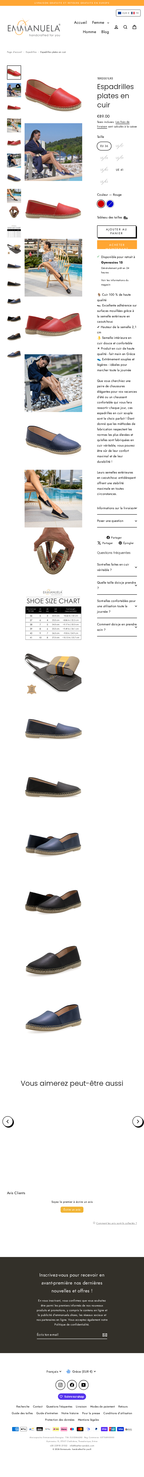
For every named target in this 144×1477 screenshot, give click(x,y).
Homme (89, 31)
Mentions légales (88, 1420)
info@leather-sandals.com (82, 1445)
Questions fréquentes (59, 1406)
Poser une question (110, 520)
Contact (38, 1406)
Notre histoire (69, 1413)
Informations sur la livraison (116, 508)
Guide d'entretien (47, 1413)
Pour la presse (91, 1413)
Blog (105, 31)
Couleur (109, 194)
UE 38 (104, 158)
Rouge (101, 204)
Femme (99, 22)
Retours (122, 1406)
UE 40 (104, 170)
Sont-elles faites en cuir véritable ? (113, 567)
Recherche (22, 1406)
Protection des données (59, 1420)
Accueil (80, 22)
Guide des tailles (22, 1413)
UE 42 (104, 182)
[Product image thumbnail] (14, 90)
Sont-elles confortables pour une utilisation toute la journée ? (116, 606)
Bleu (110, 204)
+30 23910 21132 (58, 1445)
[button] (128, 13)
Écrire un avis (72, 1210)
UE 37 (119, 146)
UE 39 (119, 158)
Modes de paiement (102, 1406)
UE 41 (119, 170)
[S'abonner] (104, 1335)
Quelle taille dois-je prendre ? (116, 585)
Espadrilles (31, 52)
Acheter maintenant (117, 246)
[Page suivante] (137, 1121)
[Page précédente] (7, 1121)
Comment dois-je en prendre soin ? (117, 627)
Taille (100, 136)
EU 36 (104, 146)
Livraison (81, 1406)
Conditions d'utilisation (117, 1413)
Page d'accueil (14, 52)
